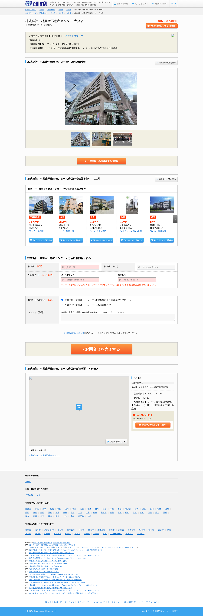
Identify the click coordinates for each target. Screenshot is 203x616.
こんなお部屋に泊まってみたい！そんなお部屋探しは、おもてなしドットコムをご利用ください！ (64, 555)
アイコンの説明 (153, 602)
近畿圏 (96, 534)
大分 (39, 495)
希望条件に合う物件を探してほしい (113, 300)
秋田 (59, 509)
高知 (27, 516)
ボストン (129, 534)
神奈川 (128, 509)
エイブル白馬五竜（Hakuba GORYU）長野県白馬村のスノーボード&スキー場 (57, 582)
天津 (69, 547)
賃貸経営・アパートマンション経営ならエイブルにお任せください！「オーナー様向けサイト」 (63, 585)
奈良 (95, 512)
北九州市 (57, 534)
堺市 (169, 530)
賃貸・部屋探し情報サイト (42, 542)
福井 (159, 509)
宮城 (52, 509)
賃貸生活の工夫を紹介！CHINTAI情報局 (43, 569)
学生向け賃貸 (57, 542)
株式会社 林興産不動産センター (45, 455)
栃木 (89, 509)
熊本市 (77, 534)
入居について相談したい (76, 305)
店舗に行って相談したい (76, 300)
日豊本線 (29, 495)
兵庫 (87, 512)
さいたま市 (49, 530)
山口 (142, 512)
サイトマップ (83, 602)
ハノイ (127, 547)
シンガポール (118, 547)
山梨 (167, 509)
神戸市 (28, 534)
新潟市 (142, 530)
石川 (152, 509)
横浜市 (91, 530)
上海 (47, 547)
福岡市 (68, 534)
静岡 (42, 512)
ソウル (75, 547)
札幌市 (28, 530)
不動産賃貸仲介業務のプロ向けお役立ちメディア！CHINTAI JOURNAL (54, 577)
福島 (74, 509)
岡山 (127, 512)
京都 (72, 512)
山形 (67, 509)
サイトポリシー (114, 602)
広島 (135, 512)
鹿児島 (81, 516)
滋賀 (65, 512)
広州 (64, 547)
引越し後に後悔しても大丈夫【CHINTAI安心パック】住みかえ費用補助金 (55, 580)
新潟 (136, 509)
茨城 (82, 509)
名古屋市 (131, 530)
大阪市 (161, 530)
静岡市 (112, 530)
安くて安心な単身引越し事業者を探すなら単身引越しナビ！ (50, 588)
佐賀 (42, 516)
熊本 (57, 516)
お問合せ (47, 602)
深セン (58, 547)
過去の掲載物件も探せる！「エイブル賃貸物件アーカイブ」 (50, 563)
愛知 (50, 512)
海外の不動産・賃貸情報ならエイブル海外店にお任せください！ (52, 545)
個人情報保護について (133, 602)
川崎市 (81, 530)
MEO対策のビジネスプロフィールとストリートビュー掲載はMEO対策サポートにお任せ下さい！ (63, 593)
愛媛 (165, 512)
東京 (119, 509)
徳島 (150, 512)
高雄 (41, 547)
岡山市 (38, 534)
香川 (157, 512)
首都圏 (87, 534)
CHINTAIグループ (160, 611)
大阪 (80, 512)
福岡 (35, 516)
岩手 (44, 509)
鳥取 (112, 512)
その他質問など (103, 305)
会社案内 (145, 611)
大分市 (28, 482)
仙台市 (38, 530)
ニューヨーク (116, 534)
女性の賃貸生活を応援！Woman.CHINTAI (44, 572)
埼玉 (104, 509)
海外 (105, 534)
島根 (119, 512)
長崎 (50, 516)
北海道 (28, 509)
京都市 (151, 530)
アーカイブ (69, 602)
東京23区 (71, 530)
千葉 (112, 509)
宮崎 (72, 516)
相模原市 (101, 530)
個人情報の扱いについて (73, 333)
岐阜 (35, 512)
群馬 (97, 509)
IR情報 (175, 611)
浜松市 (121, 530)
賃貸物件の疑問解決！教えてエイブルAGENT (45, 566)
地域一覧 (58, 602)
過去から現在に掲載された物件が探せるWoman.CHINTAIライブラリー (54, 574)
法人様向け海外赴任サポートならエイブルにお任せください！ (51, 553)
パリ (109, 547)
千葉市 (60, 530)
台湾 (36, 547)
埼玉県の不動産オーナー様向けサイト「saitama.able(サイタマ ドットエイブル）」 (59, 558)
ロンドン (140, 534)
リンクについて (98, 602)
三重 (57, 512)
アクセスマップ (75, 36)
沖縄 (89, 516)
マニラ (134, 547)
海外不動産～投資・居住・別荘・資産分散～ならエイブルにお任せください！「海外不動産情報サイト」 (66, 550)
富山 (144, 509)
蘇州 (52, 547)
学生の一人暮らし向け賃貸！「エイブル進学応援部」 (48, 561)
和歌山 (103, 512)
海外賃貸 (66, 542)
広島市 (47, 534)
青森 (37, 509)
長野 (27, 512)
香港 (31, 547)
